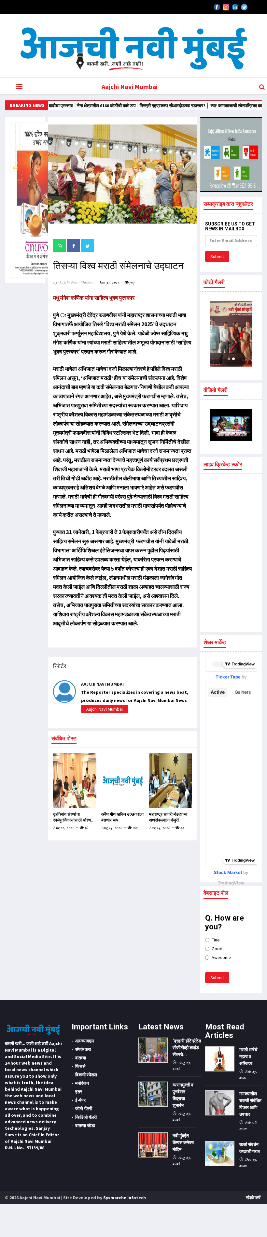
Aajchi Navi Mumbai (130, 86)
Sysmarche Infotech (124, 1198)
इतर (78, 1092)
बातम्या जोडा (85, 1125)
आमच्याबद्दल (84, 1041)
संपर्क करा (83, 1049)
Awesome (221, 957)
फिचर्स (80, 1066)
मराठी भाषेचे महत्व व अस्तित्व (248, 1056)
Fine (216, 940)
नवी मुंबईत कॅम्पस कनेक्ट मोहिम (183, 1142)
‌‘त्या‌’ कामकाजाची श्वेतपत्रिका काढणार (212, 106)
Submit (217, 256)
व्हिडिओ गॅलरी (86, 1117)
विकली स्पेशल (86, 1075)
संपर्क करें (253, 1198)
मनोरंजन (82, 1083)
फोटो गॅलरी (83, 1109)
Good (217, 949)
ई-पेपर (80, 1100)
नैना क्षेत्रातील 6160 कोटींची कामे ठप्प (78, 106)
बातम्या (80, 1058)
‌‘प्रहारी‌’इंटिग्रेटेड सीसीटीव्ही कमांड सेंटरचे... (187, 1047)
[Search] (262, 87)
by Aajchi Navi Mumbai (74, 282)
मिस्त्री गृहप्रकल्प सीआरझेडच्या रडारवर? (144, 106)
